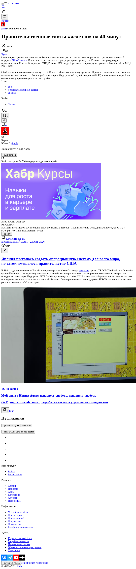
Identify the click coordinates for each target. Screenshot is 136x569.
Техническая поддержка (34, 562)
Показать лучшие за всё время (18, 431)
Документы (14, 521)
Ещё (11, 411)
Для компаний (16, 518)
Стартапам (14, 550)
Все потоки (13, 3)
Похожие (26, 425)
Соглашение (15, 524)
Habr (20, 566)
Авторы (12, 497)
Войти (11, 471)
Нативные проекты (19, 544)
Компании (14, 494)
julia (3, 28)
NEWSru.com (19, 60)
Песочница (14, 500)
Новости (13, 488)
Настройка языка (11, 563)
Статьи (12, 485)
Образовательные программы (24, 547)
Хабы (11, 491)
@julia (14, 143)
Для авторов (15, 515)
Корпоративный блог (20, 538)
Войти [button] (5, 20)
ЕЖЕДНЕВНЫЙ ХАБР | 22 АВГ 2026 (23, 241)
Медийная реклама (18, 541)
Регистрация (15, 474)
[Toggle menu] (2, 3)
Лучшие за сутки (11, 425)
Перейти (7, 234)
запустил (84, 270)
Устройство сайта (18, 512)
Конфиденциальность (20, 527)
